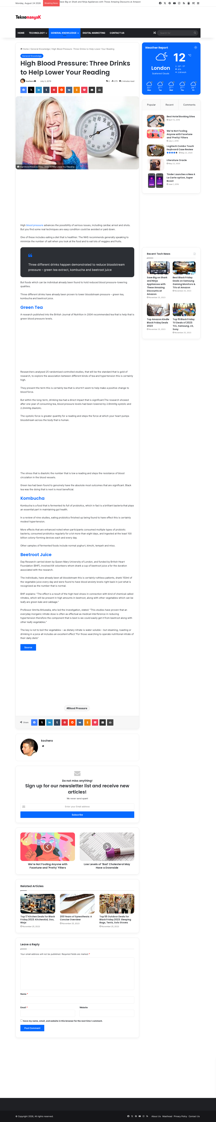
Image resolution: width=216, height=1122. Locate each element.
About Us (156, 1116)
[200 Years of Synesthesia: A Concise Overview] (77, 904)
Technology (37, 33)
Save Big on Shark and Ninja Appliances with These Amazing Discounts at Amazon (100, 1)
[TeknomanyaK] (28, 17)
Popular (151, 104)
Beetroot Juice (36, 555)
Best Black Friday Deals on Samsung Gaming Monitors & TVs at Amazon (184, 282)
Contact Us (117, 33)
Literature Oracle (177, 160)
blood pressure (34, 225)
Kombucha (32, 498)
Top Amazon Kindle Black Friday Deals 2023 (158, 323)
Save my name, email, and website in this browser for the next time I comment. (63, 1021)
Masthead (167, 1116)
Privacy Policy (180, 1116)
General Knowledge (64, 33)
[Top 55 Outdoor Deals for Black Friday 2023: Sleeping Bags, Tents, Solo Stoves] (116, 904)
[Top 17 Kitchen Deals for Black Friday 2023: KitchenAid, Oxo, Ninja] (37, 904)
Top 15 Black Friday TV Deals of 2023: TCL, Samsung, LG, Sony (183, 324)
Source (28, 647)
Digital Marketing (94, 33)
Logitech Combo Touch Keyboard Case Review (180, 148)
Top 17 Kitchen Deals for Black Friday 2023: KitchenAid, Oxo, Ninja (37, 919)
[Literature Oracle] (155, 164)
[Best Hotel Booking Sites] (155, 121)
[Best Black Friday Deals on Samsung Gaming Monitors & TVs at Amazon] (184, 267)
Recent (169, 104)
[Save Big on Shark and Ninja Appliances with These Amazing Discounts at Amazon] (158, 267)
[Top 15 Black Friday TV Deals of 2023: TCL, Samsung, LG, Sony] (184, 309)
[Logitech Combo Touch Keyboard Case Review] (155, 150)
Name (24, 994)
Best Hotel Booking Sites (181, 116)
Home (21, 33)
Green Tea (31, 307)
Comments (189, 104)
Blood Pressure (77, 708)
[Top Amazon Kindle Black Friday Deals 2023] (158, 309)
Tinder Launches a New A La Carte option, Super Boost (181, 178)
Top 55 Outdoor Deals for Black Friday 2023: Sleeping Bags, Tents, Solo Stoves (115, 919)
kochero (30, 81)
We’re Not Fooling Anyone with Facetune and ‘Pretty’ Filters (179, 134)
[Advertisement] (139, 17)
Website (84, 1007)
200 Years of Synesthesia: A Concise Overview (76, 918)
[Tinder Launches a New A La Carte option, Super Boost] (155, 181)
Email (24, 1007)
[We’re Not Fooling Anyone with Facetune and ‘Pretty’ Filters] (155, 134)
